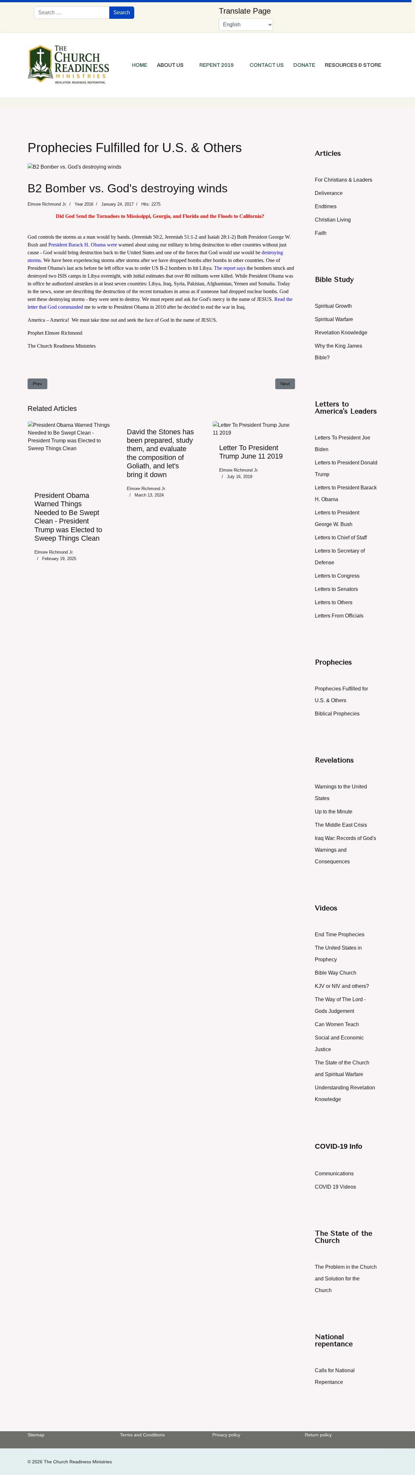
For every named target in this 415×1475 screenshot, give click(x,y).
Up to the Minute (333, 811)
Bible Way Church (335, 973)
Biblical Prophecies (337, 713)
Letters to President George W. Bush (337, 518)
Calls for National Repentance (335, 1376)
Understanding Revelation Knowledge (345, 1093)
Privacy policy (226, 1434)
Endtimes (326, 206)
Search (121, 12)
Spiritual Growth (333, 306)
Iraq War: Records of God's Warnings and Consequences (345, 849)
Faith (320, 233)
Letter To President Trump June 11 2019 (251, 452)
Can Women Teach (337, 1024)
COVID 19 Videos (335, 1187)
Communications (334, 1173)
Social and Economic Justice (339, 1043)
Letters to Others (333, 602)
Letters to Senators (336, 589)
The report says (229, 268)
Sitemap (36, 1434)
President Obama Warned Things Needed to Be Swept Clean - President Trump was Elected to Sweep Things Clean (68, 516)
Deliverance (329, 193)
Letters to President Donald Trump (346, 468)
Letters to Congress (337, 576)
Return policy (318, 1434)
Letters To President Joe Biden (342, 443)
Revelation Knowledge (341, 332)
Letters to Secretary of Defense (340, 556)
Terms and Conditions (142, 1434)
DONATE (304, 65)
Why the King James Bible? (338, 351)
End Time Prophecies (339, 934)
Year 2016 (84, 204)
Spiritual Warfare (334, 319)
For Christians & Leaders (343, 180)
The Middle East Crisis (341, 825)
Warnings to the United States (341, 792)
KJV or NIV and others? (342, 986)
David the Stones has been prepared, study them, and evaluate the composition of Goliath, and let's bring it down (160, 453)
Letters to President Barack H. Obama (346, 493)
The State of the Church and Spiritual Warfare (342, 1068)
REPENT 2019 (216, 65)
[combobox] (72, 12)
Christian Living (333, 219)
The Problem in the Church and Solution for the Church (346, 1278)
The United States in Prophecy (338, 953)
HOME (139, 65)
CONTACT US (267, 65)
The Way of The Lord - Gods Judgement (340, 1005)
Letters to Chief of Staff (341, 537)
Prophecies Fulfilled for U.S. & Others (341, 694)
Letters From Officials (339, 615)
